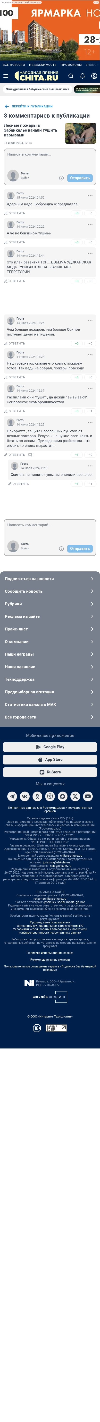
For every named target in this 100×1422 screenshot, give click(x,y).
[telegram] (12, 796)
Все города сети (20, 717)
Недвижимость (43, 65)
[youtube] (88, 796)
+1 (76, 455)
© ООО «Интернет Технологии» (50, 1016)
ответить (17, 213)
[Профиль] (94, 76)
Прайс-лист (16, 629)
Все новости (14, 65)
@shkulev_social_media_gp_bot (64, 902)
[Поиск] (71, 76)
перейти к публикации (32, 106)
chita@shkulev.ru (71, 855)
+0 (76, 213)
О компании (17, 641)
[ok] (37, 796)
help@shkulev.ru (60, 866)
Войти (25, 178)
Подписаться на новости (29, 578)
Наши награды (19, 654)
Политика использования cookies (50, 953)
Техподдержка (19, 679)
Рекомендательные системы (50, 959)
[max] (62, 796)
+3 (76, 377)
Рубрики (13, 603)
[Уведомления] (82, 76)
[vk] (25, 796)
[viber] (50, 796)
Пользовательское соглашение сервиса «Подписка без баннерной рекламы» (50, 968)
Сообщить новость (23, 591)
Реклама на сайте (22, 616)
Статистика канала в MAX (30, 704)
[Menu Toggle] (6, 76)
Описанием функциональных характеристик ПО (50, 926)
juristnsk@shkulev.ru (56, 862)
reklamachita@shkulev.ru (50, 898)
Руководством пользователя (50, 922)
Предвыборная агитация (29, 691)
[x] (75, 796)
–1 (90, 411)
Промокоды (71, 65)
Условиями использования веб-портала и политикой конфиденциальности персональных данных (50, 931)
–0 (90, 213)
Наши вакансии (20, 666)
